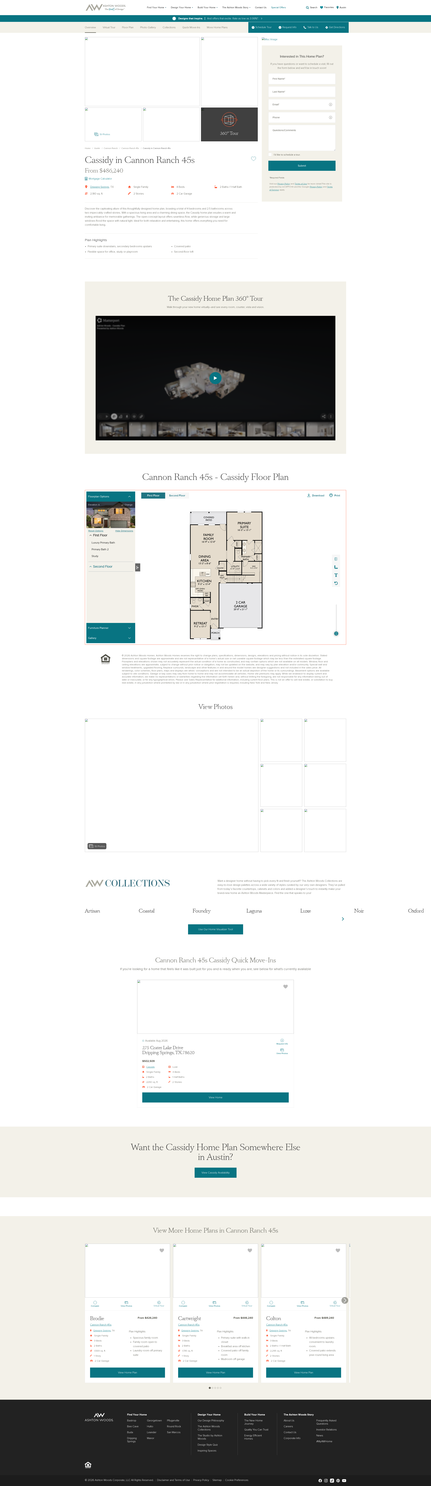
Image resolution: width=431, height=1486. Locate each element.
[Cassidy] (215, 1007)
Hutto (150, 1426)
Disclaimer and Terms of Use (173, 1480)
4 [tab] (218, 1388)
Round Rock (174, 1426)
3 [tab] (215, 1388)
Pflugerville (173, 1420)
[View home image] (281, 740)
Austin (97, 148)
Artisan (92, 911)
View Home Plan (127, 1372)
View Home (215, 1097)
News (319, 1435)
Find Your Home (155, 7)
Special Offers (278, 7)
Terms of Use (301, 184)
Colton (273, 1318)
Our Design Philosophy (211, 1420)
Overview (90, 27)
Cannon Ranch (111, 148)
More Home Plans (217, 27)
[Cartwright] (215, 1271)
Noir (359, 911)
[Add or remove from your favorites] (285, 987)
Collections (169, 27)
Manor (150, 1438)
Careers (288, 1426)
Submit (302, 165)
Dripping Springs (99, 187)
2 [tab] (212, 1388)
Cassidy (150, 1067)
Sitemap (217, 1480)
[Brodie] (127, 1271)
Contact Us (261, 7)
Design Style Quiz (208, 1444)
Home (88, 148)
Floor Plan (128, 27)
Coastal (147, 911)
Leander (151, 1432)
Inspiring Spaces (207, 1450)
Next (342, 919)
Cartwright (189, 1318)
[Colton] (303, 1271)
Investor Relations (326, 1429)
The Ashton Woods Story (235, 7)
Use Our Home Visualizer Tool (215, 929)
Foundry (202, 911)
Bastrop (131, 1420)
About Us (289, 1420)
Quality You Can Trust (256, 1429)
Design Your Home (181, 7)
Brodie (97, 1318)
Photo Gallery (148, 27)
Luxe (305, 911)
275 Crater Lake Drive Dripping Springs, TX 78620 (168, 1050)
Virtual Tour (109, 27)
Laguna (254, 911)
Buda (130, 1432)
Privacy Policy (283, 184)
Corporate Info (292, 1438)
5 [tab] (220, 1388)
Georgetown (154, 1420)
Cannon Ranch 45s (130, 148)
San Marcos (173, 1432)
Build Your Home (207, 7)
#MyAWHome (324, 1441)
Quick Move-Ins (191, 27)
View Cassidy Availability (216, 1172)
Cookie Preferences (236, 1480)
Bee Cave (133, 1426)
